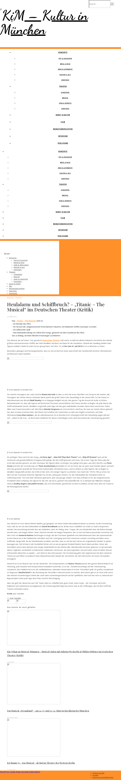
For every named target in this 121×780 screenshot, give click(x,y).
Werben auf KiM (98, 773)
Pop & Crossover (65, 58)
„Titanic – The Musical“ (26, 321)
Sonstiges (65, 80)
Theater (63, 86)
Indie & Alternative (65, 69)
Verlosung (63, 143)
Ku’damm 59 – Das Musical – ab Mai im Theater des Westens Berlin (41, 762)
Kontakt (95, 775)
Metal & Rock (65, 64)
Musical (65, 98)
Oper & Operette (65, 103)
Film (63, 122)
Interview (63, 136)
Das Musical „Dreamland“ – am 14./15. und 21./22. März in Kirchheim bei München (48, 710)
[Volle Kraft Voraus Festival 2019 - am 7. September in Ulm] (20, 603)
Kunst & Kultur (63, 115)
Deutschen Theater (51, 340)
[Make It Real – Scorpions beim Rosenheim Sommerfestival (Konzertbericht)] (11, 603)
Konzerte (62, 52)
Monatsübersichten (63, 129)
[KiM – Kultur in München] (60, 29)
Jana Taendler (15, 598)
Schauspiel (65, 92)
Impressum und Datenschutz (103, 777)
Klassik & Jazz (65, 75)
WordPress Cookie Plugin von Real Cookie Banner (20, 772)
